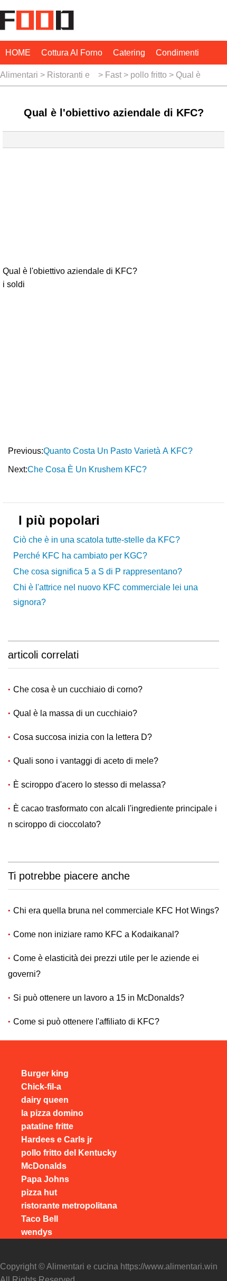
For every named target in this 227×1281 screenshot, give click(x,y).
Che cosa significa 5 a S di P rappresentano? (97, 571)
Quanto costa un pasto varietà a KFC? (119, 450)
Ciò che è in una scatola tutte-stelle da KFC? (96, 539)
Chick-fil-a (41, 1086)
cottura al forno (71, 52)
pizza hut (39, 1192)
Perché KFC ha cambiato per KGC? (80, 555)
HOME (18, 52)
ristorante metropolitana (69, 1205)
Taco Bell (39, 1218)
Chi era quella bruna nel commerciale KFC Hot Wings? (116, 910)
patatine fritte (47, 1126)
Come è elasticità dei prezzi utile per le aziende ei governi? (103, 966)
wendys (36, 1232)
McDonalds (44, 1165)
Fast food (113, 78)
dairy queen (45, 1099)
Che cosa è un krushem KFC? (88, 469)
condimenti (177, 52)
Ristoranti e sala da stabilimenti (68, 78)
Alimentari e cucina (19, 78)
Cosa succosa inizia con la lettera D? (83, 737)
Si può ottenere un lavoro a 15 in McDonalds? (98, 997)
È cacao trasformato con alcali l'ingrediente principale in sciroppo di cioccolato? (112, 816)
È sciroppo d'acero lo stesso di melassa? (90, 784)
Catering (129, 52)
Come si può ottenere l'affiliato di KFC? (86, 1021)
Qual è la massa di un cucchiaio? (76, 713)
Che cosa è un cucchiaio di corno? (79, 689)
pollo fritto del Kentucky (148, 78)
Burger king (45, 1073)
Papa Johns (45, 1179)
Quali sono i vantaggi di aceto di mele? (86, 760)
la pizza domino (52, 1113)
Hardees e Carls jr (56, 1139)
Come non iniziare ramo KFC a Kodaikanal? (96, 934)
